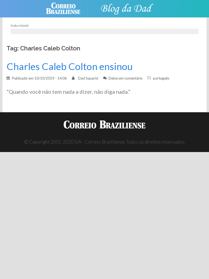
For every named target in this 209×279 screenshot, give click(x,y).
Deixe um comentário (126, 78)
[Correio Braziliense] (67, 8)
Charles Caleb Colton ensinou (70, 66)
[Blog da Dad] (126, 8)
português (161, 78)
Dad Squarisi (88, 78)
